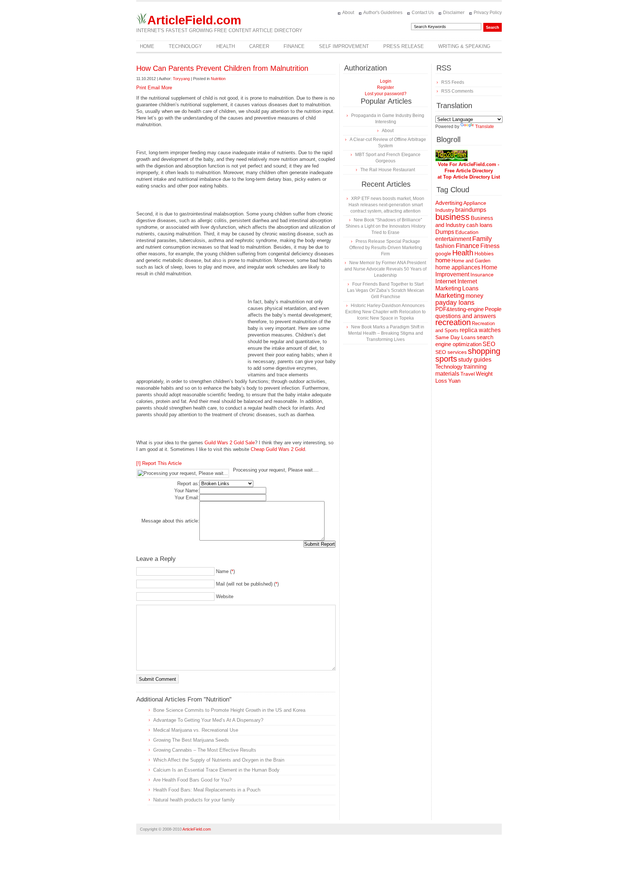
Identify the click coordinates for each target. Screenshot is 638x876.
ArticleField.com (194, 20)
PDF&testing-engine (459, 309)
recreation (453, 322)
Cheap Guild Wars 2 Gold (278, 449)
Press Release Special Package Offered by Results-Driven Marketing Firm (385, 247)
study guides (474, 359)
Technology (185, 46)
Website (224, 596)
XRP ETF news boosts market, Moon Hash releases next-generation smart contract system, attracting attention (386, 205)
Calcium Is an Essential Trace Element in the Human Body (216, 770)
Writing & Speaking (464, 46)
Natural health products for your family (194, 800)
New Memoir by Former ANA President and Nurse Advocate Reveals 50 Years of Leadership (385, 269)
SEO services (451, 352)
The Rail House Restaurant (387, 169)
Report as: (188, 483)
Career (259, 46)
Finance (294, 46)
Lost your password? (386, 93)
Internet (445, 281)
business (452, 217)
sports (446, 358)
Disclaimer (453, 12)
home (442, 260)
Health (225, 46)
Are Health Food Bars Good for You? (192, 780)
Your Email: (187, 497)
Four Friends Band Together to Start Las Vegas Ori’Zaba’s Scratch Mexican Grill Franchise (385, 290)
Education (466, 232)
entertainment (453, 239)
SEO (489, 344)
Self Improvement (344, 46)
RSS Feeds (452, 82)
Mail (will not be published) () (247, 584)
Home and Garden (471, 260)
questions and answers (465, 316)
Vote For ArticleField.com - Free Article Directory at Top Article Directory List (469, 171)
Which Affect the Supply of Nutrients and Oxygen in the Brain (218, 760)
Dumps (444, 232)
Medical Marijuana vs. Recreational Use (195, 730)
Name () (225, 571)
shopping (484, 351)
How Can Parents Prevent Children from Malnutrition (222, 68)
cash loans (479, 225)
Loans (470, 288)
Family (482, 238)
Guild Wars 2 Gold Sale (230, 442)
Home (147, 46)
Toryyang (181, 78)
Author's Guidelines (382, 12)
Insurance (482, 274)
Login (385, 81)
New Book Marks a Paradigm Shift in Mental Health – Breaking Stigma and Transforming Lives (386, 333)
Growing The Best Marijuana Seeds (191, 740)
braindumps (470, 210)
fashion (445, 246)
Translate (484, 126)
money (474, 296)
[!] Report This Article (159, 463)
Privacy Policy (488, 12)
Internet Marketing (456, 285)
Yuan (454, 380)
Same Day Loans (455, 337)
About (348, 12)
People (493, 309)
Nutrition (218, 78)
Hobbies (484, 253)
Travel (467, 374)
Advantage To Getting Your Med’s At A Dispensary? (208, 720)
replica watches (480, 330)
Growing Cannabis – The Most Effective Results (204, 750)
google (443, 253)
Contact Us (423, 12)
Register (385, 87)
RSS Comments (457, 91)
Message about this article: (170, 521)
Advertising (448, 203)
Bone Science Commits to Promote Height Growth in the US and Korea (229, 710)
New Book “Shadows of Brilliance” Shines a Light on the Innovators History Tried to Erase (385, 226)
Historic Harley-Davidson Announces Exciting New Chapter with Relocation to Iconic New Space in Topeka (385, 312)
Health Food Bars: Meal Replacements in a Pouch (206, 790)
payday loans (454, 302)
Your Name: (186, 490)
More (166, 87)
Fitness (490, 246)
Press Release (403, 46)
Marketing (449, 295)
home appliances (457, 267)
